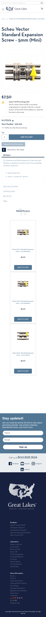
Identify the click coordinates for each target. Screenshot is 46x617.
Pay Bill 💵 (13, 600)
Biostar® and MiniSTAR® (17, 525)
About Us (13, 578)
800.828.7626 (27, 457)
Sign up (23, 447)
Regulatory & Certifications (18, 591)
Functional (13, 559)
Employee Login (15, 603)
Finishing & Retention (16, 557)
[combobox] (23, 3)
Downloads (9, 192)
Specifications (10, 187)
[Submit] (41, 3)
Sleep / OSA (14, 552)
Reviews (7, 196)
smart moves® (14, 547)
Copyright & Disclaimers (17, 588)
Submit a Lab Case (16, 544)
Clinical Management (16, 554)
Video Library (14, 593)
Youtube (27, 464)
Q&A (5, 201)
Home (4, 19)
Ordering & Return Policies (18, 583)
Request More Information (13, 144)
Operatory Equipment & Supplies (20, 533)
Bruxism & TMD (15, 549)
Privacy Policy (14, 586)
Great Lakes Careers (16, 581)
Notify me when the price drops (15, 128)
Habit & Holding (15, 561)
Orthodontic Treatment (17, 528)
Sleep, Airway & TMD (16, 535)
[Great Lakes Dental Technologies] (16, 9)
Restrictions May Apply (15, 149)
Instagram (38, 464)
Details (6, 155)
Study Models (14, 566)
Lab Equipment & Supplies (18, 530)
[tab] (23, 155)
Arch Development (16, 564)
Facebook (15, 464)
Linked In (27, 469)
